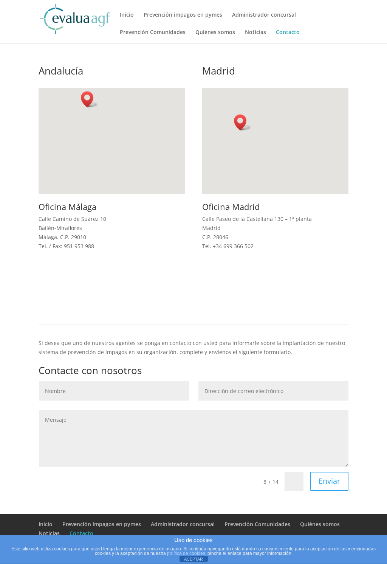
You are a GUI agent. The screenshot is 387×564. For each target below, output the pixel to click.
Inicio (127, 15)
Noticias (255, 33)
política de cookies (186, 553)
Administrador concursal (264, 15)
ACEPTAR (193, 559)
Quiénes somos (215, 33)
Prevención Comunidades (153, 33)
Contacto (288, 33)
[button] (89, 99)
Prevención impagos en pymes (183, 15)
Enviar (329, 481)
